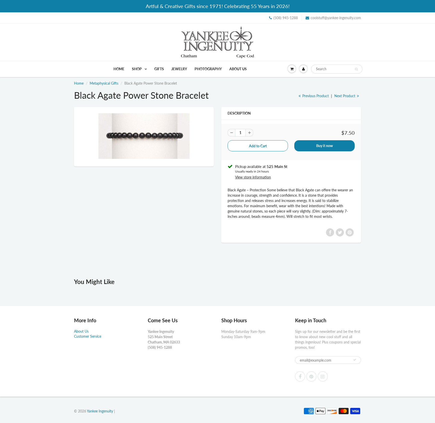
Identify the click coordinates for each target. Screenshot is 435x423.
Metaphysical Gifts (104, 83)
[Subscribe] (354, 360)
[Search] (356, 69)
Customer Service (87, 336)
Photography (208, 69)
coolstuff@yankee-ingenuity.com (336, 18)
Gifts (159, 69)
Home (119, 69)
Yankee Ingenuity (100, 411)
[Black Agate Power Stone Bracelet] (144, 136)
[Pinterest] (311, 376)
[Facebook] (300, 376)
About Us (238, 69)
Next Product (345, 96)
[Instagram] (323, 376)
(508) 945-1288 (285, 18)
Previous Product (315, 96)
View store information (253, 177)
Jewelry (179, 69)
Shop (137, 69)
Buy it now (324, 146)
